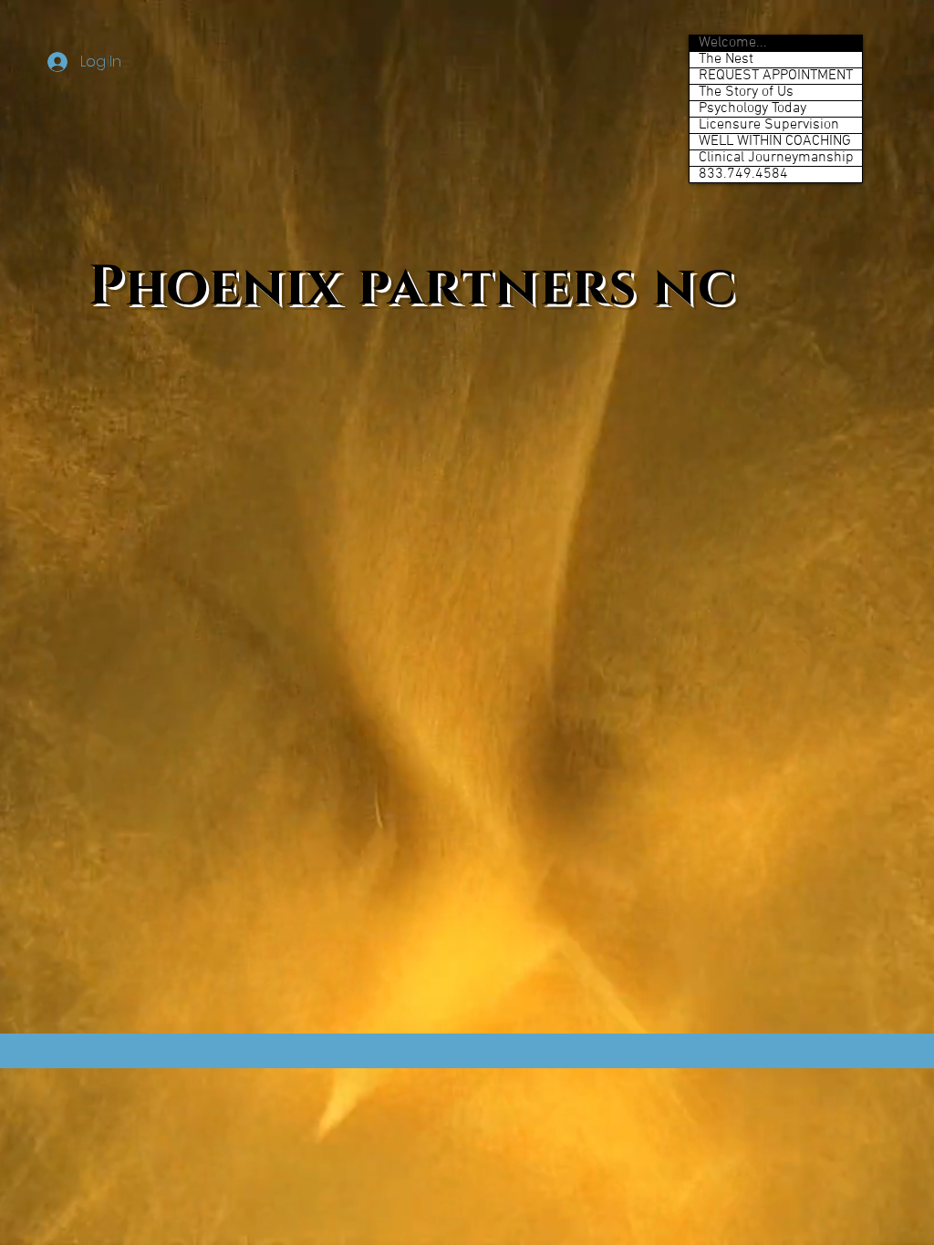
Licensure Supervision (769, 125)
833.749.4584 (743, 174)
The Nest (726, 59)
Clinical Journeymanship (776, 158)
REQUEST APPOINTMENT (776, 76)
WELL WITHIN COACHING (775, 141)
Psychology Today (752, 109)
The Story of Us (746, 92)
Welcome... (733, 43)
